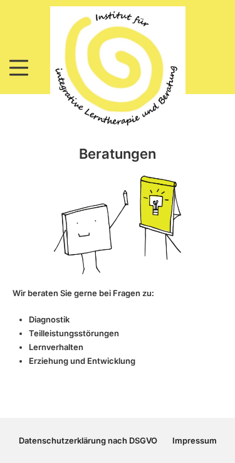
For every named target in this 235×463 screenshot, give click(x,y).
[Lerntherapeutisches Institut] (117, 67)
